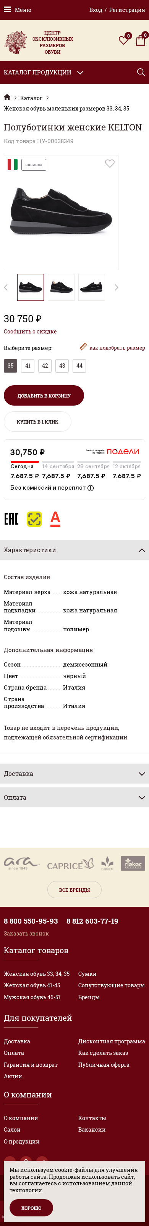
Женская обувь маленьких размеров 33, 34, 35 (66, 108)
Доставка (17, 1041)
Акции (13, 1076)
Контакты (92, 1118)
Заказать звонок (26, 933)
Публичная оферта (104, 1064)
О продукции (22, 1141)
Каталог (31, 98)
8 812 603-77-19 (92, 921)
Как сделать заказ (103, 1052)
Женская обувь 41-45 (32, 985)
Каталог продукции (37, 72)
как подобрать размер (117, 348)
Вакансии (92, 1129)
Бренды (89, 997)
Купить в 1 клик (37, 422)
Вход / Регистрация (117, 9)
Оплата (14, 1052)
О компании (21, 1118)
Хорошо (31, 1208)
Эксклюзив (7, 97)
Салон (12, 1129)
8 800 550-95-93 (31, 921)
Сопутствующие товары (111, 985)
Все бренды (74, 890)
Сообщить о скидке (30, 331)
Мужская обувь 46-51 (32, 997)
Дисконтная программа (111, 1041)
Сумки (87, 973)
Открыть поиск (141, 72)
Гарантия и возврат (31, 1064)
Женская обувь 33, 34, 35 (37, 973)
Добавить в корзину (44, 396)
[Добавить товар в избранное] (110, 163)
